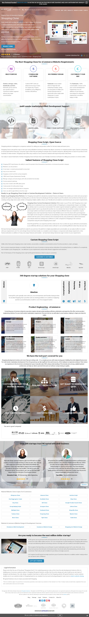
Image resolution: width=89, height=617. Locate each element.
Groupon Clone (44, 506)
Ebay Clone (73, 499)
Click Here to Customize (44, 257)
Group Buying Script (15, 506)
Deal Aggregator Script (15, 499)
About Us (58, 597)
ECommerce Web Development (15, 527)
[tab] (4, 291)
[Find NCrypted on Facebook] (40, 600)
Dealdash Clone (44, 499)
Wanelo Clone (73, 514)
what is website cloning (77, 576)
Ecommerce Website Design (44, 527)
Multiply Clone (15, 510)
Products (70, 10)
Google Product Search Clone (73, 502)
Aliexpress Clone (15, 495)
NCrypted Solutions (6, 56)
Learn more (51, 615)
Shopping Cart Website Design (73, 527)
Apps (65, 10)
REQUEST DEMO (8, 46)
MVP (62, 10)
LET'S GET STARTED (36, 561)
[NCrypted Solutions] (10, 8)
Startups (57, 10)
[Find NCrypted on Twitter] (42, 600)
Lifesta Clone (73, 506)
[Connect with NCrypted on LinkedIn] (44, 600)
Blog (29, 597)
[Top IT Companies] (72, 604)
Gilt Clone (44, 502)
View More (84, 484)
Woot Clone (15, 517)
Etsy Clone (15, 502)
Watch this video (22, 2)
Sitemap (34, 597)
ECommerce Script (27, 56)
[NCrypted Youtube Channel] (47, 600)
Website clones (78, 10)
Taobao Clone (15, 514)
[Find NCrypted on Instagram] (49, 600)
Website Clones (17, 56)
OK (60, 615)
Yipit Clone (44, 517)
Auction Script (74, 495)
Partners (45, 597)
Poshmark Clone (44, 510)
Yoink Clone (73, 517)
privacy (65, 594)
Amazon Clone (44, 495)
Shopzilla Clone (73, 510)
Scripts (86, 10)
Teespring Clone (44, 514)
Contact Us (52, 597)
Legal (39, 597)
